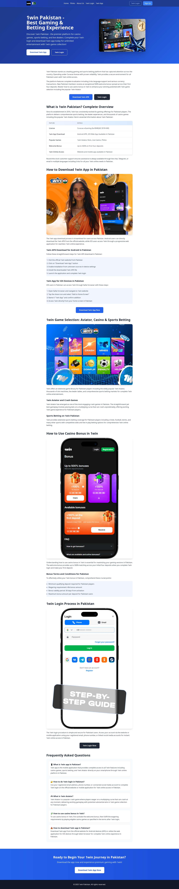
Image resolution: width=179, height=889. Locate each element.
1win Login (90, 3)
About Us (80, 3)
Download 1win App (38, 52)
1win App (99, 3)
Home (66, 3)
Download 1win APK (81, 97)
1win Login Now (89, 745)
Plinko (72, 3)
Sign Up (148, 3)
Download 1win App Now (89, 310)
